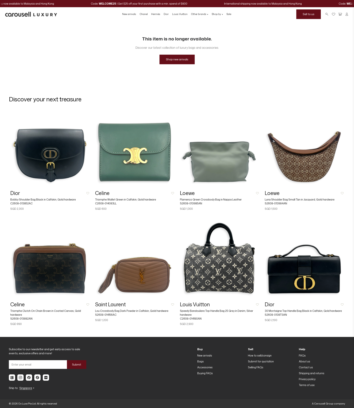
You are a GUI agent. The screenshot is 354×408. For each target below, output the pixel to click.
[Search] (327, 14)
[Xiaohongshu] (46, 377)
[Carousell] (12, 377)
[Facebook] (29, 377)
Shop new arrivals (177, 59)
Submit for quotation (261, 361)
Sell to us (308, 14)
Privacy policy (307, 379)
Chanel (144, 14)
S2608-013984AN (276, 203)
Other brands (199, 14)
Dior (166, 14)
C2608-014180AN (191, 318)
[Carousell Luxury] (31, 14)
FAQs (302, 355)
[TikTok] (37, 377)
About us (304, 361)
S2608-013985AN (191, 203)
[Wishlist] (334, 14)
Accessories (205, 367)
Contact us (306, 367)
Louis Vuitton (180, 14)
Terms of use (307, 385)
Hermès (155, 14)
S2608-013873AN (276, 314)
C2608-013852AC (21, 203)
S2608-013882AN (21, 318)
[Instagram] (20, 377)
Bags (200, 361)
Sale (228, 14)
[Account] (347, 14)
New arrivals (129, 14)
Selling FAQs (255, 367)
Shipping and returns (311, 373)
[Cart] (340, 14)
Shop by (217, 14)
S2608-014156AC (106, 314)
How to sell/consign (260, 355)
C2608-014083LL (106, 203)
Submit (76, 364)
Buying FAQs (205, 373)
